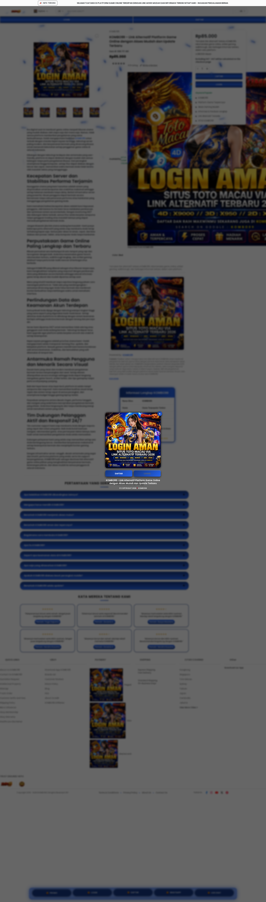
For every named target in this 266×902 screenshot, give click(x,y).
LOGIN (147, 473)
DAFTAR (119, 473)
